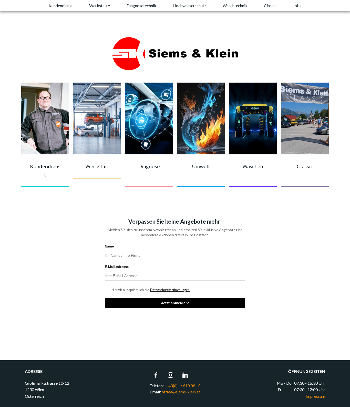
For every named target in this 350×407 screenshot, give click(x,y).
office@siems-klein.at (181, 391)
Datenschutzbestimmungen (170, 290)
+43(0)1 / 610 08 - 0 (183, 385)
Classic (270, 5)
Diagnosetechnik (141, 5)
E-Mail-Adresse (117, 267)
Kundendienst (61, 5)
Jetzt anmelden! (175, 303)
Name (109, 246)
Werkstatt (98, 5)
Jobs (297, 5)
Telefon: (157, 385)
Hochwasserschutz (189, 5)
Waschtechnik (235, 5)
